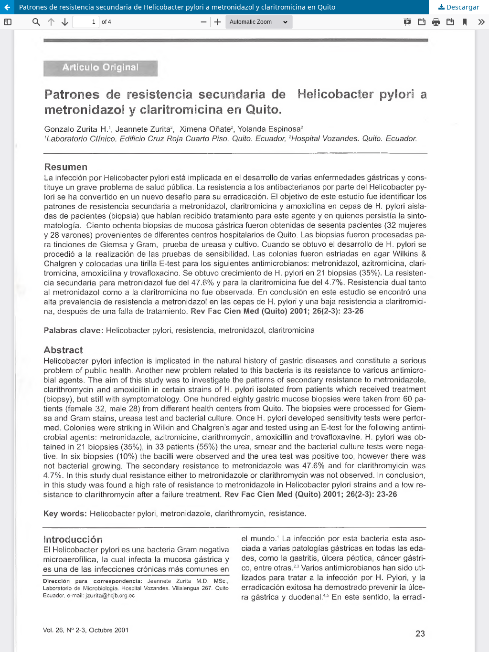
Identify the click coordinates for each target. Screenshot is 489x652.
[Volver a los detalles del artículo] (7, 7)
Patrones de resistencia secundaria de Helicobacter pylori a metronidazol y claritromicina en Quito (177, 6)
